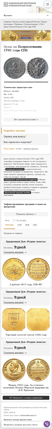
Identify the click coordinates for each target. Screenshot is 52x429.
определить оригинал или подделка (21, 179)
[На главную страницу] (19, 4)
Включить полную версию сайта (18, 420)
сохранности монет (14, 169)
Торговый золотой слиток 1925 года (26, 334)
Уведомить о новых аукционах (27, 398)
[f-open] (47, 424)
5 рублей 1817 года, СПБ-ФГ (26, 284)
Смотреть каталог (14, 252)
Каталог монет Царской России (26, 22)
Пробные (19, 24)
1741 (41, 24)
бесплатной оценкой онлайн (17, 192)
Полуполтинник (31, 24)
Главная (7, 22)
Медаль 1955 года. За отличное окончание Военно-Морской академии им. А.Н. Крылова (26, 387)
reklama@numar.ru (28, 415)
